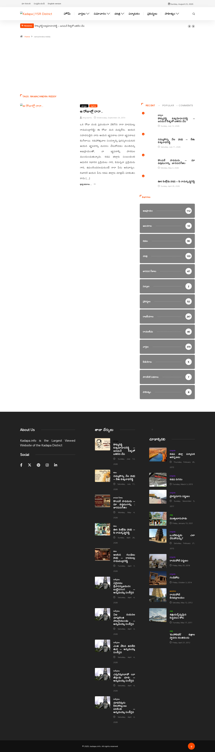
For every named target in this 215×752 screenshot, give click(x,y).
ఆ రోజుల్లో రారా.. (91, 111)
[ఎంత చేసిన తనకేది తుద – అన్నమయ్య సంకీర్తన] (102, 646)
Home (27, 36)
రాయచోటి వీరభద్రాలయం (177, 596)
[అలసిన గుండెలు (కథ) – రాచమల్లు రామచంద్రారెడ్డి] (102, 554)
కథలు (159, 136)
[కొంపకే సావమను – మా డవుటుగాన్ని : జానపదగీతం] (102, 501)
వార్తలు (81, 14)
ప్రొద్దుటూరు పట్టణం (180, 496)
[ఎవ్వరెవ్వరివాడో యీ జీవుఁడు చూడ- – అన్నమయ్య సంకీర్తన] (102, 674)
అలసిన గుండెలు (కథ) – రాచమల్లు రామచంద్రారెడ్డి (124, 557)
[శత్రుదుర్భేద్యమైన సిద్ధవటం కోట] (158, 615)
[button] (189, 26)
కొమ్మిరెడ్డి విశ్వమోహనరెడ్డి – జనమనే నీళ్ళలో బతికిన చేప (60, 25)
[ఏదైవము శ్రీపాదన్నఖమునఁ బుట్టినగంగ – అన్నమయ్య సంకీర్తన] (102, 583)
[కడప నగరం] (158, 480)
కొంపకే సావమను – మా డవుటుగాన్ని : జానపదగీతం (176, 162)
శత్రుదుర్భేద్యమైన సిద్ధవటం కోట (178, 616)
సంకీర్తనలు (116, 579)
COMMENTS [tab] (186, 105)
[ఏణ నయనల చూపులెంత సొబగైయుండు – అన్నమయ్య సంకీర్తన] (102, 614)
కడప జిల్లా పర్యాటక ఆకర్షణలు (182, 455)
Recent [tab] (150, 105)
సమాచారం (100, 14)
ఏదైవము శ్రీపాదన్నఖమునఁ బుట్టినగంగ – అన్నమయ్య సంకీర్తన (124, 587)
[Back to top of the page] (191, 747)
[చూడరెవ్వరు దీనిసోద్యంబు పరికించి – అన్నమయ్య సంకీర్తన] (102, 702)
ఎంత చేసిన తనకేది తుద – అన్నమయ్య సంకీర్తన (124, 649)
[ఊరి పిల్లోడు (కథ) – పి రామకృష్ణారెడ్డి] (102, 529)
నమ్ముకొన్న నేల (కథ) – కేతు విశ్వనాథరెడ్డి (176, 141)
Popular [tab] (168, 105)
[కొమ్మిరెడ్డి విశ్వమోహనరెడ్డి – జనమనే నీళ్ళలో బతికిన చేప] (102, 444)
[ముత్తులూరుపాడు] (158, 519)
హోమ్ (67, 14)
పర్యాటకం (134, 14)
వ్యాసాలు (93, 105)
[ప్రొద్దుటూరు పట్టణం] (158, 497)
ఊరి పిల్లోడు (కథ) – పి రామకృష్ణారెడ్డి (176, 181)
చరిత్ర (117, 14)
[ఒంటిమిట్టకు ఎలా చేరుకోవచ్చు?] (158, 536)
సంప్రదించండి (39, 3)
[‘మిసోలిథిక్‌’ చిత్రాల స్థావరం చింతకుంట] (158, 635)
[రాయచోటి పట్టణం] (158, 561)
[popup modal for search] (194, 13)
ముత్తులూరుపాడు (178, 518)
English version (54, 3)
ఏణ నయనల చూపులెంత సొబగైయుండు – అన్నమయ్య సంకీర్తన (124, 619)
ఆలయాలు (173, 591)
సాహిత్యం (170, 14)
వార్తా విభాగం (87, 118)
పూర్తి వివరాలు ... (86, 184)
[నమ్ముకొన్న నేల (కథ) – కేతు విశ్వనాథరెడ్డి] (102, 476)
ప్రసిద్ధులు (152, 14)
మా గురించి (26, 3)
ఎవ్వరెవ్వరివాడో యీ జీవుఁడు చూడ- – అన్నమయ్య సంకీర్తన (124, 677)
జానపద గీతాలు (162, 156)
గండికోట (174, 577)
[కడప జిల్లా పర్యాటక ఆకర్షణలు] (158, 454)
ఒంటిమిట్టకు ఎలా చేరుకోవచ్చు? (182, 536)
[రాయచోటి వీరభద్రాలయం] (158, 595)
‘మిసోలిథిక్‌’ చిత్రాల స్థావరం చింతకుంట (182, 636)
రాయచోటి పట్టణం (179, 560)
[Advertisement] (107, 68)
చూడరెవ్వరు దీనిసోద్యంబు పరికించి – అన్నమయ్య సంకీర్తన (124, 707)
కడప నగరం (176, 479)
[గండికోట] (158, 578)
